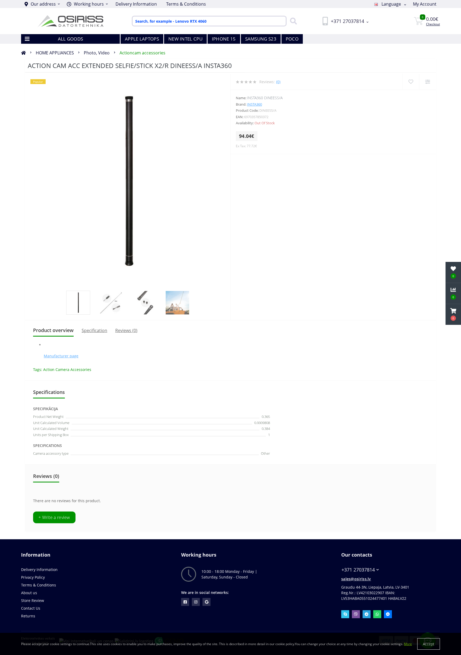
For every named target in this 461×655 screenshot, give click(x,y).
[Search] (292, 21)
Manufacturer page (61, 355)
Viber (356, 614)
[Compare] (427, 82)
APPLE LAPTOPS (142, 39)
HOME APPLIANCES (55, 53)
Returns (28, 615)
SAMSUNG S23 (260, 39)
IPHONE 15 (224, 39)
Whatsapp (377, 614)
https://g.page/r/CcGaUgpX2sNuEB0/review (206, 602)
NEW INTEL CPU (185, 39)
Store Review (32, 600)
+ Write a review (54, 517)
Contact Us (30, 608)
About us (29, 592)
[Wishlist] (410, 82)
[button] (87, 4)
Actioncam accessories (142, 53)
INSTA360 (254, 104)
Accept (428, 643)
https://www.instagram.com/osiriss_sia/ (196, 602)
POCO (292, 39)
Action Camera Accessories (67, 369)
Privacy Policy (33, 577)
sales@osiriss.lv (356, 578)
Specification (94, 330)
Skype (345, 614)
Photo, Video (97, 53)
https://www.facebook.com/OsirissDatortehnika (185, 602)
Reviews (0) (126, 330)
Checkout (433, 24)
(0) (278, 81)
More (408, 644)
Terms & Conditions (186, 4)
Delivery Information (136, 4)
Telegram (367, 614)
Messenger (388, 614)
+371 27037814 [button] (358, 570)
